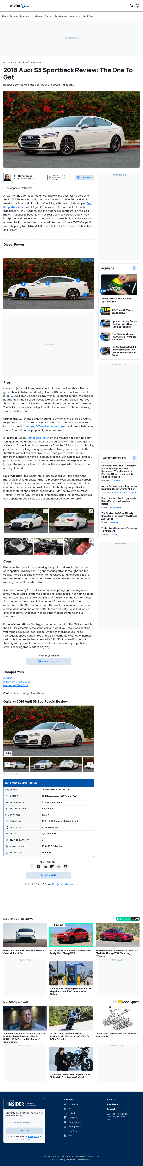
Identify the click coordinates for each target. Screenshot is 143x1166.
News (5, 16)
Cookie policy (64, 1156)
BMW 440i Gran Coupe (17, 681)
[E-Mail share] (65, 866)
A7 (12, 396)
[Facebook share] (32, 866)
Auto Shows (61, 16)
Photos (48, 16)
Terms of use (93, 1156)
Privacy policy (50, 1156)
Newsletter (75, 16)
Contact (111, 1109)
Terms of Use (24, 1139)
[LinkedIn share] (45, 866)
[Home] (20, 5)
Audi (15, 62)
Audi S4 (7, 678)
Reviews (14, 16)
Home (6, 62)
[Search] (131, 5)
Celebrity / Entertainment (124, 492)
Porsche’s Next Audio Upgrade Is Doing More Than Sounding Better (118, 501)
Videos (38, 16)
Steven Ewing (25, 176)
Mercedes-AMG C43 (15, 685)
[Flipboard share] (52, 866)
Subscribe (24, 1130)
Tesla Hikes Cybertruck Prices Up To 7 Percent (119, 529)
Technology (115, 507)
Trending (116, 480)
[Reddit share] (58, 866)
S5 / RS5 (25, 62)
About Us (111, 1099)
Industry (114, 522)
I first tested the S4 (37, 438)
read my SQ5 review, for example (45, 426)
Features (24, 16)
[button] (7, 764)
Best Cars (88, 16)
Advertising (112, 1104)
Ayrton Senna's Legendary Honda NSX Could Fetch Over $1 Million (119, 487)
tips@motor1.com (62, 884)
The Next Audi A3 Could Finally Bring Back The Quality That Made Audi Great (119, 516)
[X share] (38, 866)
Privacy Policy (33, 1137)
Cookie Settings (79, 1156)
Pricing (113, 534)
